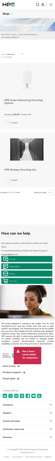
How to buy (13, 281)
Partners (7, 437)
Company (8, 404)
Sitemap (48, 457)
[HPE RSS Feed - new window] (39, 396)
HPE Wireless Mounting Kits (20, 169)
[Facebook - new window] (28, 396)
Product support (15, 266)
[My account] (42, 4)
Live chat (12, 259)
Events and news (11, 421)
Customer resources (13, 429)
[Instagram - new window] (16, 396)
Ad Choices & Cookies (33, 457)
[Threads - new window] (22, 396)
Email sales (9, 378)
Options (14, 34)
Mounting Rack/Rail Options (28, 34)
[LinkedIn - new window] (5, 396)
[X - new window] (10, 396)
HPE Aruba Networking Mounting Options (23, 101)
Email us (12, 274)
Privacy (6, 457)
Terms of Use (17, 457)
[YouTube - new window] (33, 396)
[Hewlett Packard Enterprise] (9, 4)
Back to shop (5, 34)
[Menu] (50, 4)
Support (7, 413)
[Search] (37, 4)
